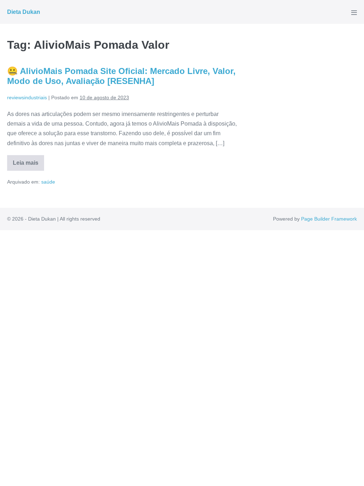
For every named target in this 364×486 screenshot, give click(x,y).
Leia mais (28, 165)
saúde (48, 182)
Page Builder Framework (329, 219)
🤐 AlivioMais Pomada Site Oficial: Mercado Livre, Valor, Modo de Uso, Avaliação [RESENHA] (121, 76)
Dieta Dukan (23, 12)
